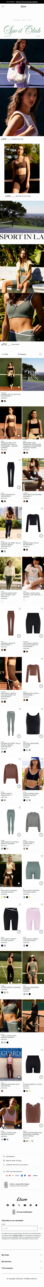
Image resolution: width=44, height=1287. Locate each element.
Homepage (16, 20)
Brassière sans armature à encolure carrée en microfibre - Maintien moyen (32, 445)
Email (4, 1224)
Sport (29, 20)
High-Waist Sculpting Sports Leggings (10, 843)
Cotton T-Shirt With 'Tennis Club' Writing (32, 594)
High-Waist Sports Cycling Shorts (8, 939)
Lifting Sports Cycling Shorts (32, 1085)
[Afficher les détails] (28, 119)
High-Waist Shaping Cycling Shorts (9, 891)
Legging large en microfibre (8, 644)
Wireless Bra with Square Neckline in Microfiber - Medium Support (9, 445)
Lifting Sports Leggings (11, 987)
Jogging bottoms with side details (10, 1085)
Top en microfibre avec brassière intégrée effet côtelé (32, 1134)
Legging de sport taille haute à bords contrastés (10, 544)
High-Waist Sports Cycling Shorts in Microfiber (8, 694)
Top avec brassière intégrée (31, 744)
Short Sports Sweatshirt (6, 794)
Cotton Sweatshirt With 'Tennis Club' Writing (9, 594)
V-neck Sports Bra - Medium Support (31, 794)
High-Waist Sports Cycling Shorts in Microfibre (30, 644)
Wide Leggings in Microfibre (8, 495)
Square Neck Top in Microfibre (31, 694)
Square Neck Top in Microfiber (31, 544)
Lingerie (23, 20)
